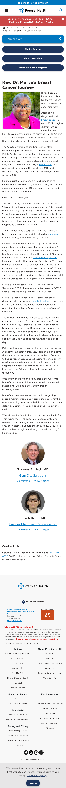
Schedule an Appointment (17, 653)
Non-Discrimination (50, 718)
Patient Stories (35, 28)
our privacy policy (36, 775)
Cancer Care (22, 28)
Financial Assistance (18, 735)
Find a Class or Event (17, 678)
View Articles (41, 481)
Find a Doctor (33, 49)
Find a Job (18, 683)
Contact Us (17, 668)
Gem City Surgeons (33, 475)
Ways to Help (49, 678)
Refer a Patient (17, 688)
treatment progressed (45, 257)
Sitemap (50, 728)
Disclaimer (50, 713)
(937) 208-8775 (14, 621)
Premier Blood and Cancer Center (33, 524)
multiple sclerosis (42, 301)
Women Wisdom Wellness (18, 719)
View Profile (24, 481)
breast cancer (48, 119)
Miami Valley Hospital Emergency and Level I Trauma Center (21, 611)
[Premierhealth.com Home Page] (4, 28)
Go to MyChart (18, 658)
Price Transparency (17, 730)
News (17, 699)
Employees (50, 699)
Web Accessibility (50, 723)
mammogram (55, 234)
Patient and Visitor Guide (49, 663)
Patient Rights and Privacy (50, 704)
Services (10, 28)
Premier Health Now (18, 715)
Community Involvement (50, 673)
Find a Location (33, 58)
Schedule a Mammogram (33, 67)
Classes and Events (17, 704)
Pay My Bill (17, 673)
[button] (6, 10)
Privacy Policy (50, 708)
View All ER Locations (18, 627)
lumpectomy (45, 164)
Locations (50, 653)
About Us (50, 668)
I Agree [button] (33, 783)
